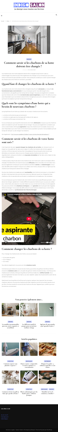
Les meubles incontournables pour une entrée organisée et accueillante (10, 326)
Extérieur (47, 361)
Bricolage (29, 361)
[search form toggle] (56, 14)
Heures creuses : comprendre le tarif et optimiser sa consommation (29, 365)
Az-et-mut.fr (4, 415)
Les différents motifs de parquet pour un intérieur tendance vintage (29, 326)
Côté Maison (4, 419)
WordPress (49, 429)
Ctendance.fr (4, 417)
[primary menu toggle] (2, 15)
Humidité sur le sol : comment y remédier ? (47, 392)
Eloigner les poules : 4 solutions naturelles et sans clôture (47, 365)
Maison (29, 59)
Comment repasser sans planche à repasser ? (10, 364)
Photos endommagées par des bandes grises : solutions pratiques (29, 393)
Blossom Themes (35, 429)
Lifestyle (10, 361)
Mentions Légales (10, 429)
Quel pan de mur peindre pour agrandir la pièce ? (47, 325)
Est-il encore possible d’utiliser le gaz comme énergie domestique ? (30, 134)
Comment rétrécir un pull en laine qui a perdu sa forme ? (10, 392)
